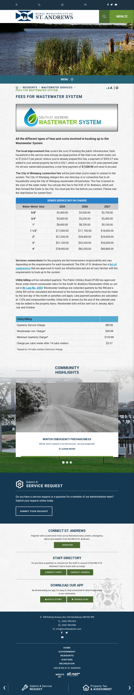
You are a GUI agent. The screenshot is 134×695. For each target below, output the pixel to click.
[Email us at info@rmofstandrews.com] (95, 5)
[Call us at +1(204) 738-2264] (49, 5)
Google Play (81, 599)
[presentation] (4, 687)
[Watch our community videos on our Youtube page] (116, 5)
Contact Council (80, 572)
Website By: (60, 675)
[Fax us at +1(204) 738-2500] (72, 5)
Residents (30, 87)
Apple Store (54, 599)
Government (67, 651)
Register (67, 545)
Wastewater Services (57, 87)
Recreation (67, 663)
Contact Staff (53, 572)
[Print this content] (116, 88)
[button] (63, 462)
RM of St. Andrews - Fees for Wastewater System (44, 16)
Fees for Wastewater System (37, 90)
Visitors (67, 659)
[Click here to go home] (19, 87)
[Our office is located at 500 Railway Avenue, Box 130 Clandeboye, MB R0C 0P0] (27, 5)
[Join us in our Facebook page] (108, 5)
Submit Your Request (34, 511)
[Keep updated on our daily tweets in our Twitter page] (112, 5)
